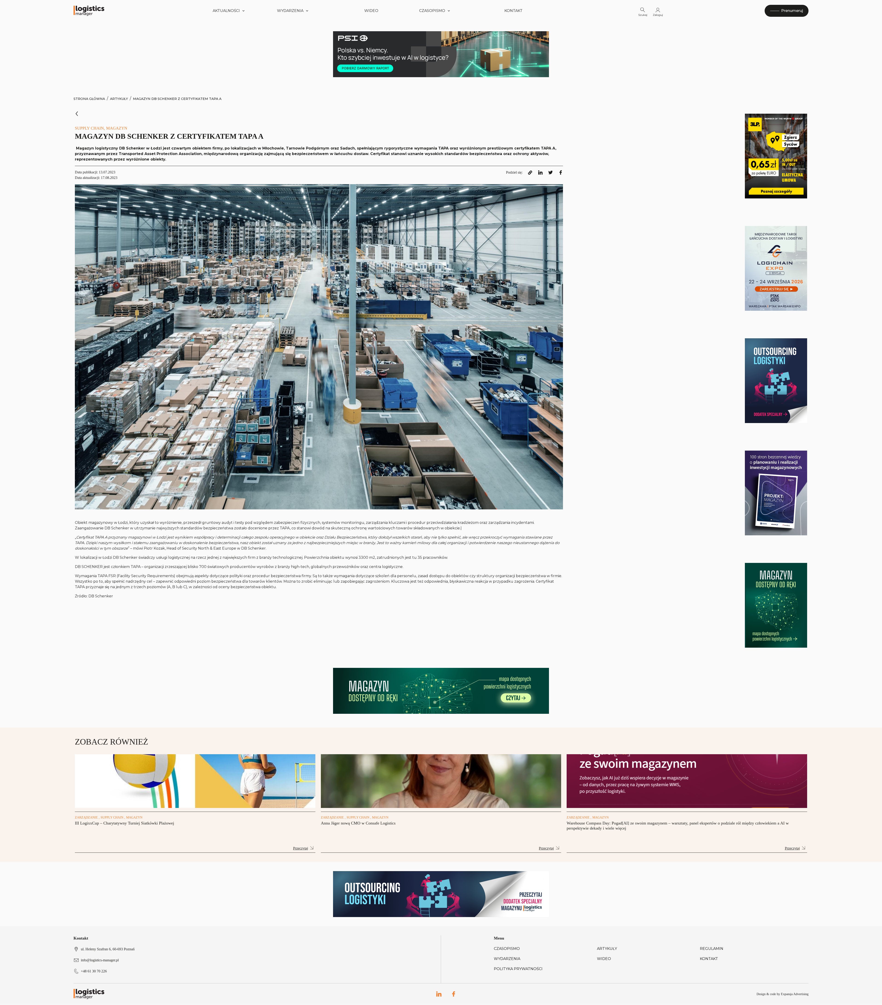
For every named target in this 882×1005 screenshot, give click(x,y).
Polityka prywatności (518, 969)
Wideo (371, 10)
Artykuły (119, 99)
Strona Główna (89, 99)
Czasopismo (507, 948)
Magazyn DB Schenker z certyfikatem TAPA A (177, 99)
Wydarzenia (507, 959)
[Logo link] (89, 11)
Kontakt (513, 10)
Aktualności (226, 10)
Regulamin (711, 948)
